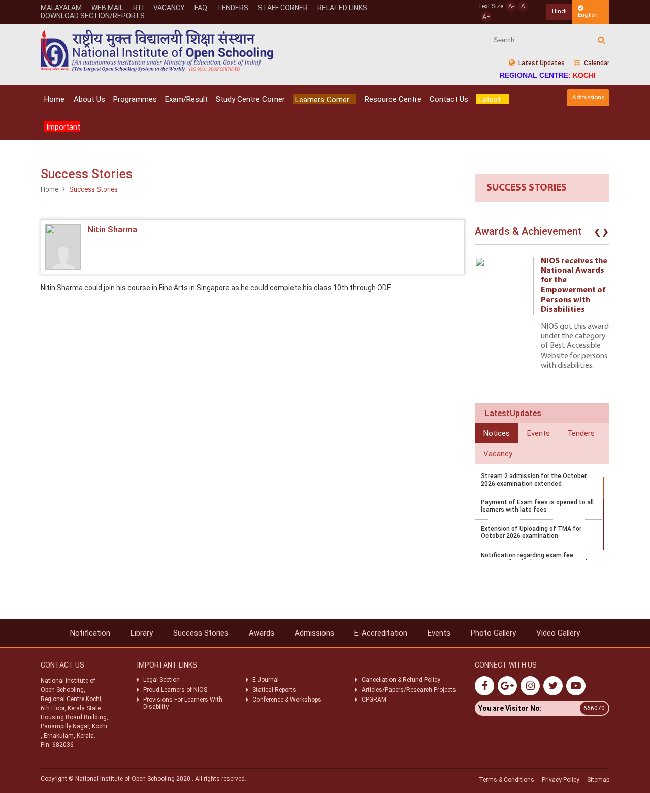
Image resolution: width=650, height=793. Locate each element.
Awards (261, 633)
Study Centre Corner (250, 99)
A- (511, 6)
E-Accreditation (380, 633)
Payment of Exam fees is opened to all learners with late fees (537, 506)
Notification (90, 633)
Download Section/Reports (93, 16)
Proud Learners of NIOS (175, 689)
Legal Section (161, 679)
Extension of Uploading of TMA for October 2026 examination (531, 532)
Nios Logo (157, 50)
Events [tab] (538, 433)
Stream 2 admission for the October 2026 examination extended (534, 479)
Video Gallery (558, 633)
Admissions (588, 97)
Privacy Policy (560, 779)
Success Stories (201, 633)
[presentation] (597, 234)
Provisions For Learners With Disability (182, 703)
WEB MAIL (107, 8)
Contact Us (449, 99)
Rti (138, 8)
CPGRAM (375, 699)
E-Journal (265, 679)
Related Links (342, 8)
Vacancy (169, 8)
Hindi (559, 11)
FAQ (200, 8)
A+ (486, 16)
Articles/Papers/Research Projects (409, 689)
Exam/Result (186, 99)
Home (54, 99)
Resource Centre (393, 99)
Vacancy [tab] (497, 453)
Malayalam (61, 8)
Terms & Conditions (506, 779)
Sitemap (598, 779)
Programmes (135, 99)
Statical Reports (274, 689)
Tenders (232, 8)
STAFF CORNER (283, 8)
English (588, 15)
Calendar (595, 63)
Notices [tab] (496, 433)
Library (142, 633)
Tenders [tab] (581, 433)
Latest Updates (541, 63)
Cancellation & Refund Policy (401, 679)
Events (439, 633)
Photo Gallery (493, 633)
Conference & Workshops (286, 699)
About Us (89, 99)
